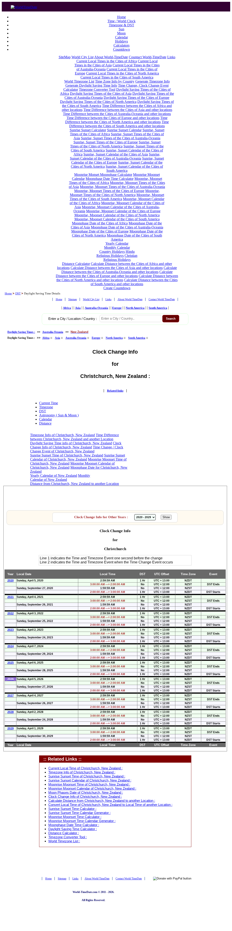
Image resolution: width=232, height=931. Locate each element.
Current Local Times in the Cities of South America (116, 77)
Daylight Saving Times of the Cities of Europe (136, 97)
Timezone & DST (121, 25)
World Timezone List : (64, 841)
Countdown (121, 49)
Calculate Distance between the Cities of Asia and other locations (117, 268)
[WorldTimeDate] (24, 6)
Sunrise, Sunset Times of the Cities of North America (115, 144)
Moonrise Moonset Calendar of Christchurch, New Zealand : (92, 788)
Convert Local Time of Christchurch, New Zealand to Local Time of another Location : (110, 805)
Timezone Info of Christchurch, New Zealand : (81, 772)
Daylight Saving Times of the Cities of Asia (101, 93)
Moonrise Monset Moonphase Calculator (103, 174)
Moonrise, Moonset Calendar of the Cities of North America (117, 215)
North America (135, 308)
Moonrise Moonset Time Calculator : (74, 817)
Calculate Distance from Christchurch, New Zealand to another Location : (101, 800)
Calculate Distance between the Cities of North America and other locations (117, 278)
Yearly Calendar (116, 243)
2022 (10, 613)
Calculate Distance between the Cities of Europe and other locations (114, 274)
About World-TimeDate (111, 57)
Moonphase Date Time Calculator (110, 179)
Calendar (121, 37)
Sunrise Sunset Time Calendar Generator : (79, 813)
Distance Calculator (76, 264)
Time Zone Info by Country (114, 81)
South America (158, 308)
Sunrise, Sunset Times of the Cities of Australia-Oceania (120, 138)
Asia (78, 308)
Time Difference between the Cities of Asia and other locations (127, 110)
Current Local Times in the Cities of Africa (106, 61)
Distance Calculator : (63, 833)
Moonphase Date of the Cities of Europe (100, 231)
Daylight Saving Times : (21, 332)
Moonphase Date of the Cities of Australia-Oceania (127, 227)
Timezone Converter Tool (97, 89)
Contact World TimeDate (162, 299)
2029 (10, 728)
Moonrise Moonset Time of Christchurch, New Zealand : (89, 784)
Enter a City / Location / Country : (72, 319)
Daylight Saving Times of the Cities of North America (98, 102)
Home (121, 17)
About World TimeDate (130, 299)
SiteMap (65, 57)
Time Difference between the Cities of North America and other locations (116, 120)
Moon (121, 33)
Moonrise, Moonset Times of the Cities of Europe (109, 191)
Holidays (121, 41)
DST (18, 293)
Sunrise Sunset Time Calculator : (72, 809)
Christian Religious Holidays (120, 258)
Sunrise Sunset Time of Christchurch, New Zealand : (86, 776)
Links (171, 57)
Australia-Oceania (96, 308)
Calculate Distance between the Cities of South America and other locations (134, 282)
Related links (115, 390)
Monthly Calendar (117, 247)
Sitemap (72, 299)
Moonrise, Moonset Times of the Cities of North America (115, 193)
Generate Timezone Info (152, 81)
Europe (117, 308)
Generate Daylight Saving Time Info (91, 85)
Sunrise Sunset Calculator (88, 130)
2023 (10, 629)
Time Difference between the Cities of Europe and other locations (113, 118)
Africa (67, 308)
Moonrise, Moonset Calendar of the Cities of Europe (123, 211)
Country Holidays (112, 251)
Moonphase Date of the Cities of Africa (100, 223)
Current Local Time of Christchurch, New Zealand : (85, 768)
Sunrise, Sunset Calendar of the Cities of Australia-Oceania (115, 156)
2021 (10, 597)
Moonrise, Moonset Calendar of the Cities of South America (117, 219)
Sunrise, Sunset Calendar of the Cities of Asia (115, 154)
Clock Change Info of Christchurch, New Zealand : (85, 796)
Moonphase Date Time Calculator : (73, 825)
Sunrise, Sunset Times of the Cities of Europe (106, 142)
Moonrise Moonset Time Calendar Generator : (82, 821)
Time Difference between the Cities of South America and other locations (119, 124)
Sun (121, 29)
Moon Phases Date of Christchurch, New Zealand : (85, 792)
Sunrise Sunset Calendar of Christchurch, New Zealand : (89, 780)
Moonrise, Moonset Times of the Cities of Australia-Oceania (122, 187)
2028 (10, 712)
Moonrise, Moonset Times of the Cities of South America (117, 197)
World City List (82, 57)
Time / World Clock (121, 21)
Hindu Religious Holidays (115, 254)
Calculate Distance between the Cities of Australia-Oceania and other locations (119, 270)
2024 (10, 646)
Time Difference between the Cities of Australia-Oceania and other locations (117, 114)
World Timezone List (79, 81)
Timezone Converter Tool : (67, 837)
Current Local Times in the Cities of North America (122, 73)
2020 (10, 580)
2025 (10, 662)
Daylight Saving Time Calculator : (72, 829)
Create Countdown (116, 288)
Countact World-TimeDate (147, 57)
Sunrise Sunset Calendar (124, 130)
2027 (10, 695)
